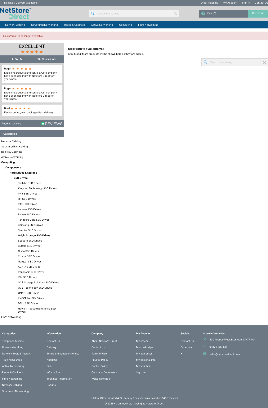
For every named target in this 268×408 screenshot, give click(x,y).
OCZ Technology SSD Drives (35, 287)
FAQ (49, 366)
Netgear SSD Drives (29, 261)
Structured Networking (44, 24)
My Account (230, 2)
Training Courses (12, 359)
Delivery (52, 347)
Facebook (186, 347)
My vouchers (143, 366)
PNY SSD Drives (27, 193)
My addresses (144, 353)
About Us (52, 359)
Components (13, 167)
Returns (51, 384)
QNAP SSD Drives (28, 292)
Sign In (246, 2)
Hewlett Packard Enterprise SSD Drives (37, 310)
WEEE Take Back (101, 378)
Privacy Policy (99, 359)
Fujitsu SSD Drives (29, 214)
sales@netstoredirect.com (224, 354)
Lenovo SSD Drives (29, 209)
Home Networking (12, 347)
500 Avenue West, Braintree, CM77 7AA (232, 339)
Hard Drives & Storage (23, 172)
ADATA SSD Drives (29, 266)
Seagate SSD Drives (30, 240)
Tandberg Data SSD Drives (33, 219)
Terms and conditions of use (63, 353)
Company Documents (104, 372)
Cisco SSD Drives (28, 251)
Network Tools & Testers (16, 353)
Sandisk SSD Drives (29, 230)
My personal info (146, 359)
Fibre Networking (148, 24)
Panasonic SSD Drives (31, 272)
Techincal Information (59, 378)
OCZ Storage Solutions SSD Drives (38, 282)
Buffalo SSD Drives (29, 245)
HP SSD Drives (27, 198)
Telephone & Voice (13, 341)
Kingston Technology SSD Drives (37, 188)
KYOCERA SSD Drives (31, 298)
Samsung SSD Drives (30, 224)
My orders (142, 341)
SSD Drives (21, 177)
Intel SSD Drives (27, 204)
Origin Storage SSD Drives (34, 235)
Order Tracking (209, 2)
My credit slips (144, 347)
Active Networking (102, 24)
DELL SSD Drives (28, 303)
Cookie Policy (99, 366)
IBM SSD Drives (27, 277)
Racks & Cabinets (74, 24)
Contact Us (261, 2)
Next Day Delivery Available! (20, 2)
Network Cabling (15, 24)
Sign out (141, 372)
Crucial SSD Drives (29, 256)
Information (53, 372)
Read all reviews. (12, 123)
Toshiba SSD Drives (29, 183)
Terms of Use (99, 353)
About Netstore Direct (104, 341)
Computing (125, 24)
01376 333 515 (218, 346)
